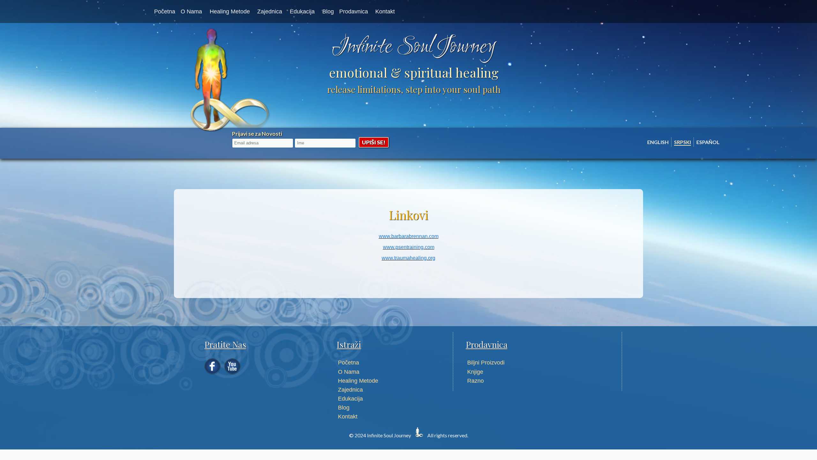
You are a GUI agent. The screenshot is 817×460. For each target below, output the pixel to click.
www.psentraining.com (408, 247)
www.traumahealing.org (408, 258)
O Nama (191, 11)
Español (708, 142)
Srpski (682, 142)
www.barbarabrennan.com (408, 236)
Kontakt (385, 11)
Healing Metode (230, 11)
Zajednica (269, 11)
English (658, 142)
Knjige (475, 372)
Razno (475, 381)
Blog (328, 11)
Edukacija (302, 11)
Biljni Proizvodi (486, 362)
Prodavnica (353, 11)
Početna (164, 11)
